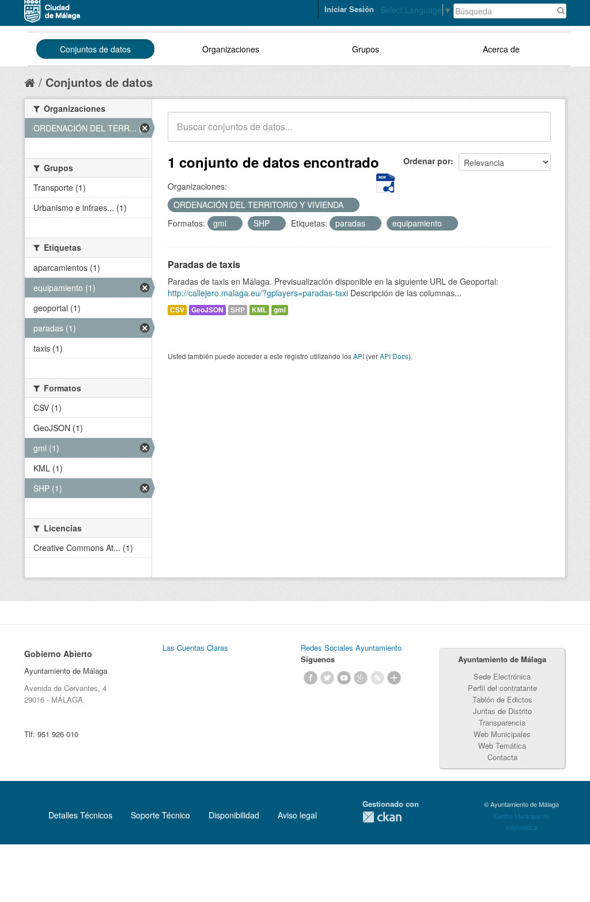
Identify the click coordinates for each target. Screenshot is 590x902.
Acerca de (501, 49)
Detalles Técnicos (80, 815)
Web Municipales (502, 734)
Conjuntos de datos (95, 49)
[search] (534, 133)
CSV (177, 310)
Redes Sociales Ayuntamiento (351, 647)
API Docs (394, 356)
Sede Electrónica (502, 676)
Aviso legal (297, 815)
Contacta (502, 757)
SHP (237, 310)
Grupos (365, 49)
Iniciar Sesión (349, 8)
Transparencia (502, 722)
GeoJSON (207, 310)
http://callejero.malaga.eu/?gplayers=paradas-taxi (258, 293)
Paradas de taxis (204, 264)
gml (280, 310)
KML (259, 310)
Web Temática (502, 745)
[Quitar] (350, 205)
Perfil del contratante (502, 687)
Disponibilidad (234, 815)
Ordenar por (427, 161)
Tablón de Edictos (502, 699)
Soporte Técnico (160, 815)
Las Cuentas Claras (195, 647)
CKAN (382, 817)
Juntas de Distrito (502, 710)
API (358, 356)
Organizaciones (230, 49)
